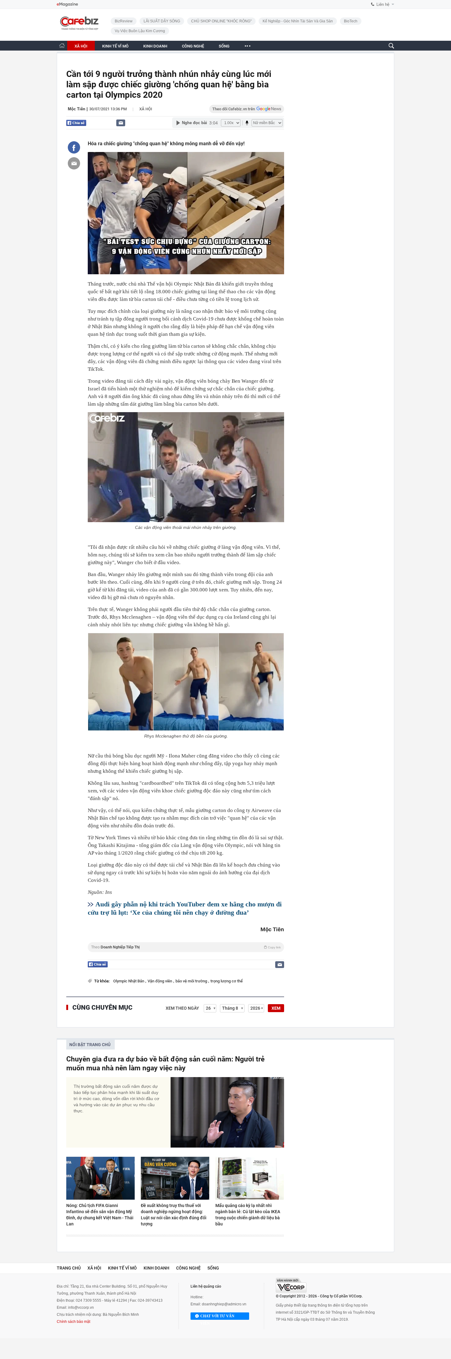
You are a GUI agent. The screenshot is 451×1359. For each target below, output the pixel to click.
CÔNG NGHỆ (193, 46)
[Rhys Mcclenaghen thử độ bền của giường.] (186, 682)
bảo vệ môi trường (191, 981)
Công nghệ (188, 1268)
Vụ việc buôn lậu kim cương (140, 31)
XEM (276, 1008)
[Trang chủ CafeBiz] (62, 45)
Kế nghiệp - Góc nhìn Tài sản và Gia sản (298, 21)
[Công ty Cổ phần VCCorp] (291, 1285)
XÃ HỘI (81, 46)
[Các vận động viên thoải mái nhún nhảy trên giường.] (186, 467)
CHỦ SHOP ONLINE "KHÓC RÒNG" (221, 21)
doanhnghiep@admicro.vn (224, 1304)
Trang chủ (69, 1268)
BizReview (124, 21)
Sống (213, 1268)
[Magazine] (67, 4)
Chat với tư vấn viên (217, 1317)
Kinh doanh (156, 1268)
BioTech (350, 21)
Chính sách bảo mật (73, 1321)
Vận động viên (160, 981)
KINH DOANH (155, 46)
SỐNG (224, 46)
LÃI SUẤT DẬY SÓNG (162, 21)
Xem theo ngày (182, 1008)
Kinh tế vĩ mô (122, 1268)
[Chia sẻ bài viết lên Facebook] (74, 147)
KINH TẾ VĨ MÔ (115, 46)
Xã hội (145, 109)
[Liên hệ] (120, 122)
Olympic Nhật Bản (129, 981)
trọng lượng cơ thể (226, 981)
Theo (186, 947)
